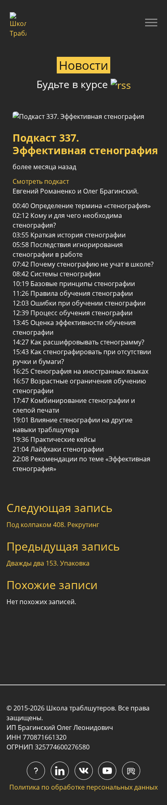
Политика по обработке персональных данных (83, 787)
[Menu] (151, 22)
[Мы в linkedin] (60, 771)
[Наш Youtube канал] (107, 771)
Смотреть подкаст (41, 181)
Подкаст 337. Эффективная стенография (85, 144)
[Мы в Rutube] (131, 771)
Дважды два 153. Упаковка (48, 563)
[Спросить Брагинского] (36, 771)
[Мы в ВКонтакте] (84, 771)
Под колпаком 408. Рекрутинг (52, 524)
